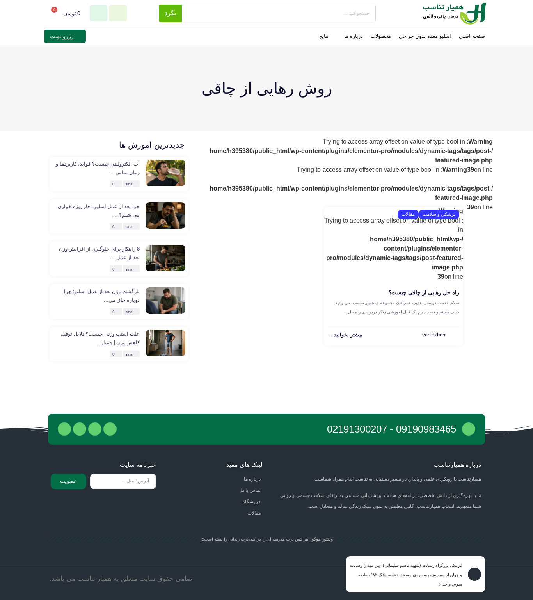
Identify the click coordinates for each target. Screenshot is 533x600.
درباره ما (353, 36)
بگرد (170, 13)
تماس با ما (250, 490)
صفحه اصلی (472, 36)
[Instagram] (64, 429)
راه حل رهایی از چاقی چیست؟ (424, 292)
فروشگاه (252, 501)
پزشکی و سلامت (439, 214)
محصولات (381, 36)
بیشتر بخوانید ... (345, 335)
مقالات (408, 214)
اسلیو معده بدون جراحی (425, 36)
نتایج (324, 36)
